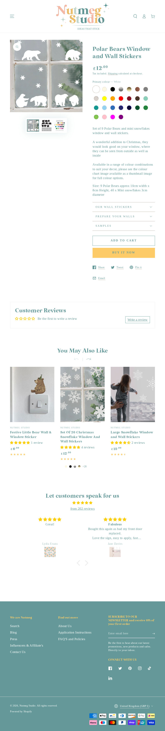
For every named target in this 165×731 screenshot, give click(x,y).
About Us (65, 626)
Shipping (113, 73)
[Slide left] (78, 359)
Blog (13, 632)
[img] (82, 503)
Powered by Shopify (21, 711)
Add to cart (124, 240)
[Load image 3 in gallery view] (60, 125)
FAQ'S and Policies (71, 639)
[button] (135, 16)
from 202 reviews (82, 508)
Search (15, 626)
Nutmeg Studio (28, 705)
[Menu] (12, 16)
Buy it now (123, 252)
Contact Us (18, 652)
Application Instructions (74, 632)
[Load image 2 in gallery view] (46, 125)
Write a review (138, 319)
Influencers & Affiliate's (26, 645)
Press (13, 639)
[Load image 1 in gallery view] (33, 125)
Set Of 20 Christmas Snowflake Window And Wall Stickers (80, 437)
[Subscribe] (153, 633)
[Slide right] (86, 359)
